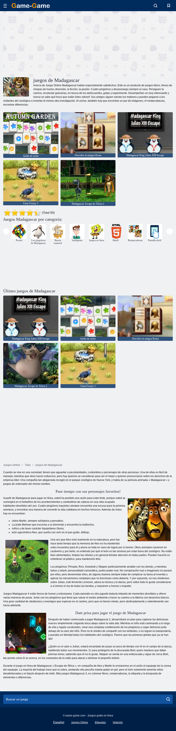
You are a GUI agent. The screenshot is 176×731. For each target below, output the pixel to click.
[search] (168, 699)
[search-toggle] (155, 6)
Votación (118, 722)
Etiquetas (100, 722)
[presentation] (6, 231)
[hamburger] (5, 6)
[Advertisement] (46, 44)
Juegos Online (79, 722)
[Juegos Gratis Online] (30, 5)
